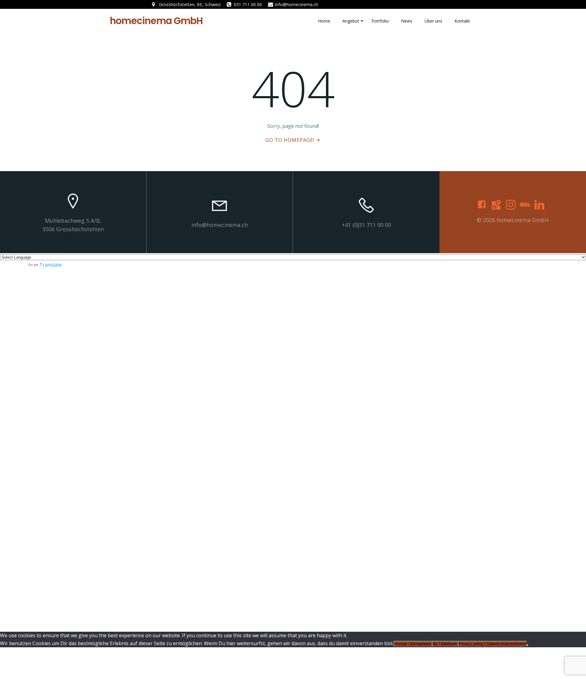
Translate (50, 264)
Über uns (433, 21)
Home (324, 21)
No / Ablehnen (444, 643)
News (406, 21)
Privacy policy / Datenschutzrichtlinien (492, 643)
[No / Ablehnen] (527, 645)
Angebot (350, 21)
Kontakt (462, 21)
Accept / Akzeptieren (412, 643)
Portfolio (380, 21)
